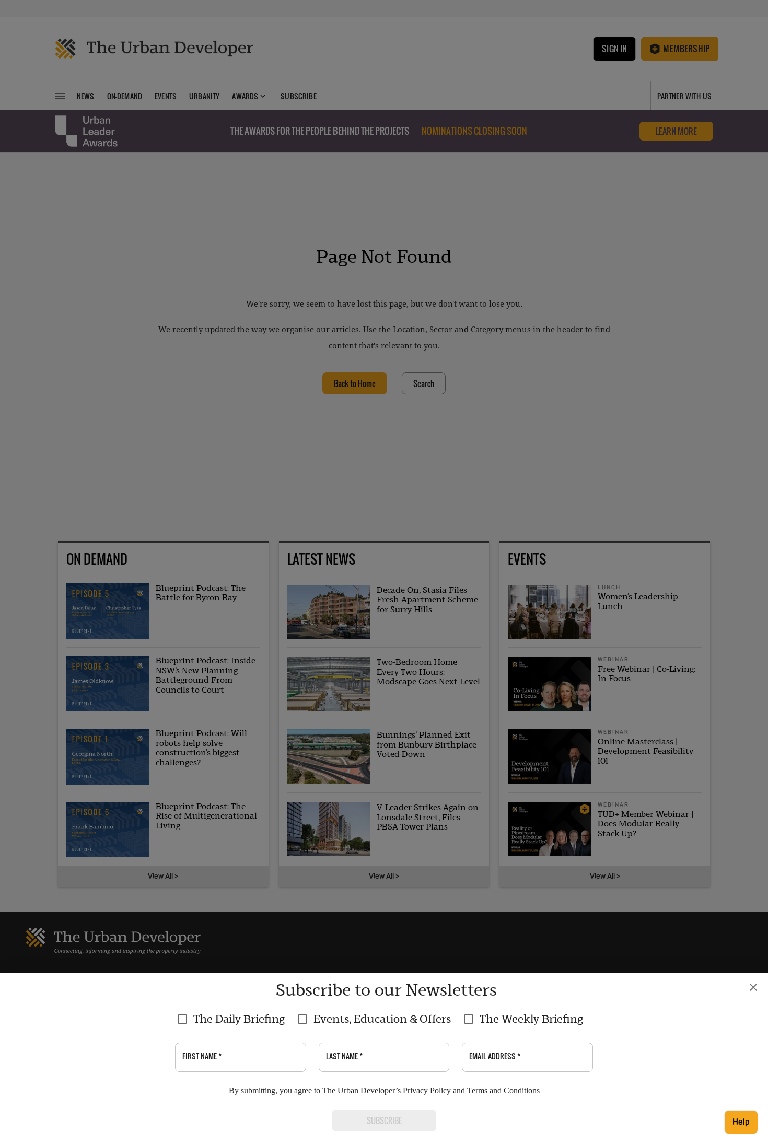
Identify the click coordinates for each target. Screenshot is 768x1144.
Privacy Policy (427, 1090)
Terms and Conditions (503, 1090)
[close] (753, 987)
